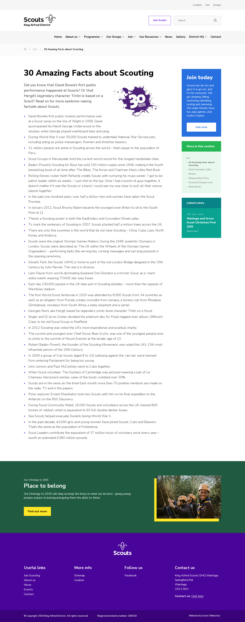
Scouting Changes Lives (201, 182)
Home (58, 37)
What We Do (195, 186)
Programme (92, 37)
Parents (192, 173)
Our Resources (148, 37)
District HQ (196, 37)
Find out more (37, 511)
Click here (197, 596)
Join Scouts (159, 20)
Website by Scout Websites (204, 615)
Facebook (130, 575)
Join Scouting (32, 575)
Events (28, 589)
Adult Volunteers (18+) (200, 169)
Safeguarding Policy (199, 178)
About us (71, 37)
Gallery (180, 37)
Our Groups (113, 37)
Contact (216, 37)
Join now (201, 127)
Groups (217, 5)
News (168, 37)
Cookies (197, 5)
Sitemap (79, 575)
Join (207, 5)
